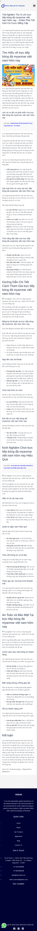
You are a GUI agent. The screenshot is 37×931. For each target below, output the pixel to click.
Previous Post (18, 779)
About (18, 827)
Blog (4, 27)
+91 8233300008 (18, 867)
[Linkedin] (23, 929)
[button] (34, 5)
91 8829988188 (19, 871)
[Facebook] (14, 929)
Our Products (18, 832)
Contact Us (18, 845)
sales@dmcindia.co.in (18, 875)
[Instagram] (18, 929)
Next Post (18, 784)
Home (18, 823)
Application (18, 836)
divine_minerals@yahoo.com (18, 879)
